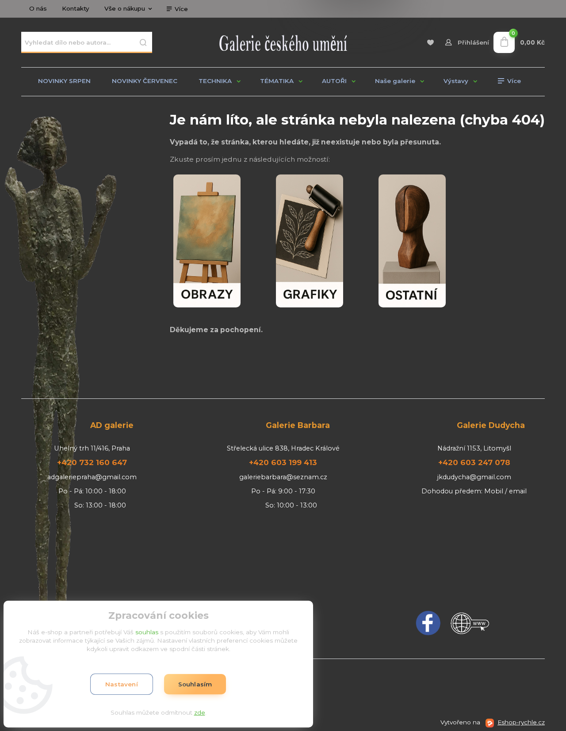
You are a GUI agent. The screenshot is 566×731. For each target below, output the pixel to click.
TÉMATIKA (277, 80)
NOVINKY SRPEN (64, 80)
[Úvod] (283, 42)
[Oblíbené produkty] (430, 42)
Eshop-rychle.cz (521, 722)
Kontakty (75, 8)
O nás (38, 8)
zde (199, 712)
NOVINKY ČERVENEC (144, 80)
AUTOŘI (334, 80)
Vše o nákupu (124, 8)
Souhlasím (195, 684)
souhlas (146, 632)
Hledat (143, 42)
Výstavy (456, 80)
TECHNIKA (215, 80)
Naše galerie (395, 80)
